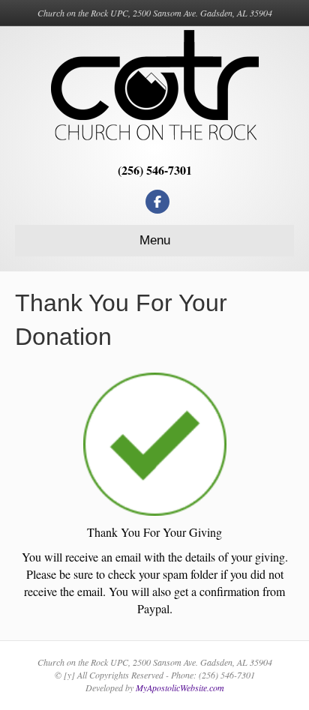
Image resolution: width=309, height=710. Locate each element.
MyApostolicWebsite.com (180, 688)
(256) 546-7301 (155, 169)
